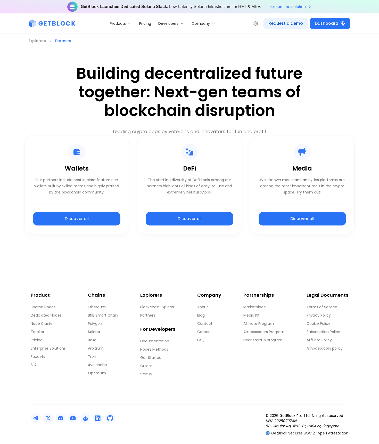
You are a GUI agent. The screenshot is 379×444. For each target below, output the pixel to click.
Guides (146, 365)
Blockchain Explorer (157, 307)
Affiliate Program (258, 323)
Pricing (145, 23)
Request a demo (285, 23)
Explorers (37, 40)
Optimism (97, 373)
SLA (34, 364)
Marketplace (254, 307)
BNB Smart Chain (103, 315)
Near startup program (263, 340)
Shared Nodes (43, 307)
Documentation (154, 341)
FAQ (200, 340)
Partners (147, 315)
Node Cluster (42, 323)
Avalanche (97, 364)
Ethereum (97, 307)
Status (146, 374)
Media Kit (251, 315)
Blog (201, 315)
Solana (94, 331)
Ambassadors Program (263, 331)
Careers (204, 331)
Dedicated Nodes (46, 315)
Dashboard (326, 23)
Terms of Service (322, 307)
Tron (92, 356)
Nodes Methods (154, 349)
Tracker (37, 331)
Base (92, 340)
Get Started (150, 357)
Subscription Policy (323, 331)
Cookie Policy (318, 323)
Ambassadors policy (325, 348)
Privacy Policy (319, 315)
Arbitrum (96, 348)
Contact (204, 323)
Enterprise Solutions (48, 348)
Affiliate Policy (319, 340)
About (202, 307)
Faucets (38, 356)
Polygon (95, 323)
